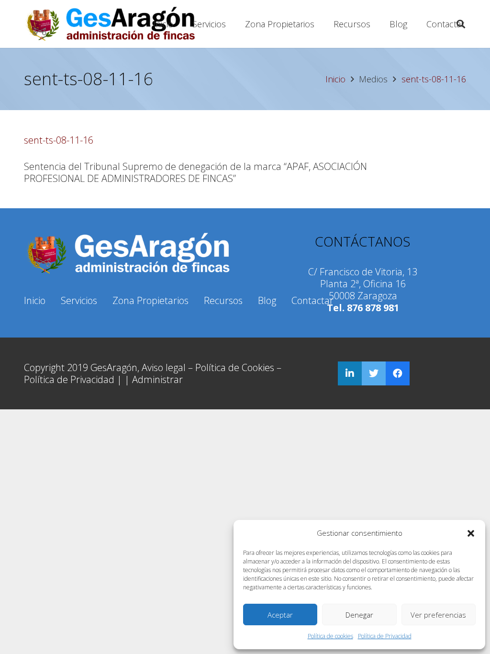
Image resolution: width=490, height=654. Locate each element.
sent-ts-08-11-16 (58, 140)
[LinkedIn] (350, 373)
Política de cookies (330, 636)
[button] (471, 533)
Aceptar (280, 615)
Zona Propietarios (150, 300)
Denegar (359, 615)
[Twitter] (374, 373)
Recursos (223, 300)
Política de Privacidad (385, 636)
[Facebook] (398, 373)
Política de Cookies (234, 367)
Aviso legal (164, 367)
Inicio (34, 300)
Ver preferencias (438, 615)
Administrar (157, 379)
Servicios (79, 300)
